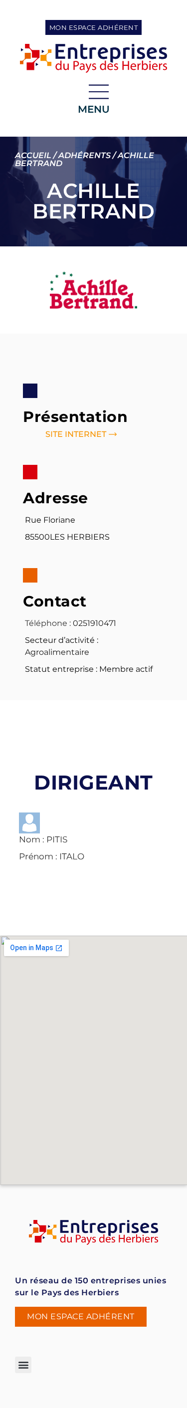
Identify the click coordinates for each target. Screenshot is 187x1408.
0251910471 (94, 623)
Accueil (33, 155)
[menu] (99, 92)
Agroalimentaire (57, 652)
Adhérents (84, 155)
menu (94, 109)
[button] (23, 1365)
